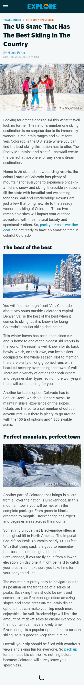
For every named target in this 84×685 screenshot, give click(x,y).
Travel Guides (12, 20)
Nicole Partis (16, 53)
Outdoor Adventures (40, 20)
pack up (70, 649)
